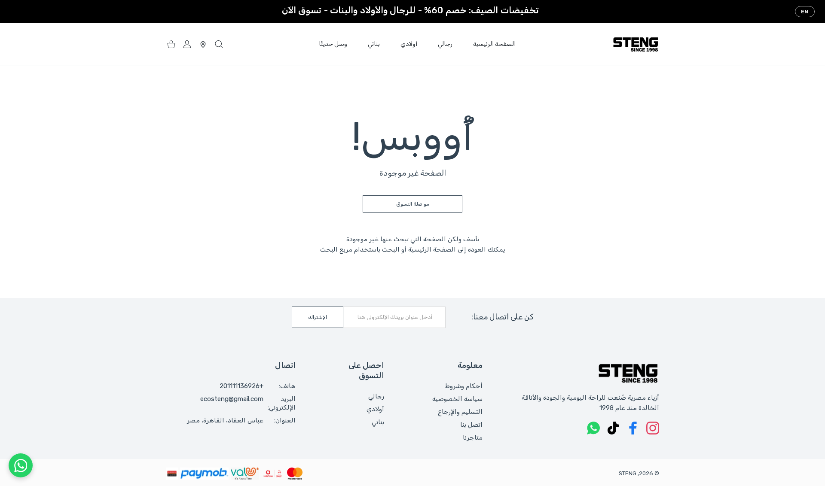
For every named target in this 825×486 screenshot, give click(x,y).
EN (805, 12)
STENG (627, 473)
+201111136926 (241, 386)
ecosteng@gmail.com (231, 399)
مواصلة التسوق (412, 204)
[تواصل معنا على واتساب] (21, 465)
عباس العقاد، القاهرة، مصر (225, 420)
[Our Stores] (203, 44)
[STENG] (635, 44)
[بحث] (219, 44)
